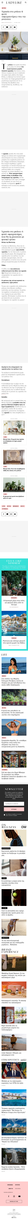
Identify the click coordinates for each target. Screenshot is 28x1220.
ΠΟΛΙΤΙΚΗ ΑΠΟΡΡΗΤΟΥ (8, 1192)
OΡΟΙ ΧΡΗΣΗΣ (18, 1188)
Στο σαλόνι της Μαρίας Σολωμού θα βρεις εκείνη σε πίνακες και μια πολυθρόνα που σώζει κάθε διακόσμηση (13, 681)
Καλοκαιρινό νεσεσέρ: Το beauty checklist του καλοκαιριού (14, 1001)
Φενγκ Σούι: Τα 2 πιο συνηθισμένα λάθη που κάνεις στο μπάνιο (14, 470)
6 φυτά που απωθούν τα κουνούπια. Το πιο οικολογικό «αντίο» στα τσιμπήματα (13, 712)
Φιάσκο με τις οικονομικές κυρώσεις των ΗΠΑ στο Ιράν (12, 1082)
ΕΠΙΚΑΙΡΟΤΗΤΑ (10, 1060)
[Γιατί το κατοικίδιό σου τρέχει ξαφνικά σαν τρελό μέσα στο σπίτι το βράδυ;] (14, 897)
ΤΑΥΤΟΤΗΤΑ (17, 1184)
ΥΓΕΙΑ (4, 878)
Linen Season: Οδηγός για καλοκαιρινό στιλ (11, 1054)
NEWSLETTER (14, 1201)
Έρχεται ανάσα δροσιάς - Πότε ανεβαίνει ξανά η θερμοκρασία (13, 1168)
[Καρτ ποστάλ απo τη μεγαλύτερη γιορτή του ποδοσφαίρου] (14, 1015)
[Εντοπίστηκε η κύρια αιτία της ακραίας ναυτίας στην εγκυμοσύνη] (14, 867)
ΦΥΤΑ (4, 8)
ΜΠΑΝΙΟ (15, 506)
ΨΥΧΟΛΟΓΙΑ (6, 848)
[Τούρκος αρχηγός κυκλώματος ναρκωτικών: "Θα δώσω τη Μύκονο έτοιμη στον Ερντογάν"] (14, 1097)
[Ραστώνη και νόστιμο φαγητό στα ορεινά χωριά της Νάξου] (14, 623)
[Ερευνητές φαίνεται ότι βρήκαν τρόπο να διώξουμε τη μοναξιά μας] (14, 838)
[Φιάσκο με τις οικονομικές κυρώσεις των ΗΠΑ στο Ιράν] (14, 1070)
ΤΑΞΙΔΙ (14, 638)
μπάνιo (4, 393)
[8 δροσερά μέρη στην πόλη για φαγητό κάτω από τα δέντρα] (14, 583)
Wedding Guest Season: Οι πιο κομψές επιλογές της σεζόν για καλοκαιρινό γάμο (13, 975)
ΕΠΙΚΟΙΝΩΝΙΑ (10, 1184)
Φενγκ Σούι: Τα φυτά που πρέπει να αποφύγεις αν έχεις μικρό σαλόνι (13, 441)
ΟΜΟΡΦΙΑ (5, 938)
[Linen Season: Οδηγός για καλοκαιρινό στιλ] (14, 1042)
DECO (4, 676)
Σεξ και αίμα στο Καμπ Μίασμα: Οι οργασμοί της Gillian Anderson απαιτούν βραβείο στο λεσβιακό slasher (14, 775)
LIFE (5, 437)
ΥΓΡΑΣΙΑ (5, 509)
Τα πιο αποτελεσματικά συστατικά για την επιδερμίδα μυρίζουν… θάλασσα (13, 942)
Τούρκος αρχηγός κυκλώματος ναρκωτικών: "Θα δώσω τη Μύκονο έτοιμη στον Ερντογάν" (14, 1110)
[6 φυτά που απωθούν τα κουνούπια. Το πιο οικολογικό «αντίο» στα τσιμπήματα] (14, 697)
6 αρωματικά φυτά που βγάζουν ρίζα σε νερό (13, 497)
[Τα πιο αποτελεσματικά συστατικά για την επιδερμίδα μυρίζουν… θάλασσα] (14, 927)
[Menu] (2, 2)
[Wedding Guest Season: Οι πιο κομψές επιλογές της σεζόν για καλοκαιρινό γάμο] (14, 962)
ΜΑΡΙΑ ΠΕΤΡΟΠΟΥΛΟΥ (7, 22)
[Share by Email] (15, 27)
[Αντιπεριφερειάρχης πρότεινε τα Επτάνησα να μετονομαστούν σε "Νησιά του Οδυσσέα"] (14, 1127)
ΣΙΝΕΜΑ (4, 769)
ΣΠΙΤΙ (22, 506)
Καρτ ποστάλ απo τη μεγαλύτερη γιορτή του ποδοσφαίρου (10, 1027)
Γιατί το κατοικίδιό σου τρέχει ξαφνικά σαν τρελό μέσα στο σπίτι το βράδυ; (13, 912)
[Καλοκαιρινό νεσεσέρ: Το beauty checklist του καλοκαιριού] (14, 990)
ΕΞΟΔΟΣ (14, 598)
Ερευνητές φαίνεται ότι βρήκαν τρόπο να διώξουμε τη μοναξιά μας (13, 853)
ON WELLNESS (9, 826)
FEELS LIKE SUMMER (14, 562)
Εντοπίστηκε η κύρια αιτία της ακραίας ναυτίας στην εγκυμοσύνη (13, 883)
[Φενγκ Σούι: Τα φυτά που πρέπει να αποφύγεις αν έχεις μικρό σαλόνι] (14, 428)
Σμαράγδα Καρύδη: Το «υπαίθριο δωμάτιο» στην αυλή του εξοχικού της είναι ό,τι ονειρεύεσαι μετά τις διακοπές (14, 743)
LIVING (4, 908)
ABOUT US (11, 1188)
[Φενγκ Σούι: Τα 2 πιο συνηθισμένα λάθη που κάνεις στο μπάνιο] (14, 457)
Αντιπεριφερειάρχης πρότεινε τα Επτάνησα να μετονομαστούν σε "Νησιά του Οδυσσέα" (14, 1139)
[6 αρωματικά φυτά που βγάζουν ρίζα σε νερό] (14, 485)
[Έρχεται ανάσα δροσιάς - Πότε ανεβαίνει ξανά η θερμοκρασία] (14, 1156)
